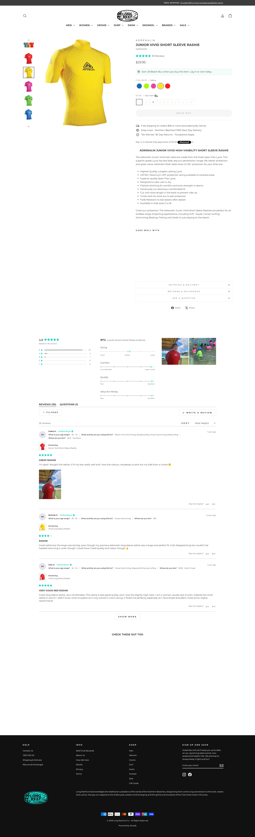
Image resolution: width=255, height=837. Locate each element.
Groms (102, 25)
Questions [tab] (69, 405)
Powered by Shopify (128, 825)
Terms (79, 774)
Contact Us (28, 751)
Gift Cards (133, 783)
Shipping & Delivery (184, 285)
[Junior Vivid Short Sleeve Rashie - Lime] (141, 272)
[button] (150, 56)
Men (69, 25)
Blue (139, 86)
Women (84, 25)
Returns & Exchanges (184, 291)
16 (191, 102)
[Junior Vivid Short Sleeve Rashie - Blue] (137, 272)
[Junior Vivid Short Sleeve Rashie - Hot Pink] (145, 272)
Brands (167, 25)
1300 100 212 (28, 755)
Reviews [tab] (47, 405)
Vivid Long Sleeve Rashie (59, 529)
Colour (146, 80)
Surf (117, 25)
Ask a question (184, 298)
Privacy (79, 769)
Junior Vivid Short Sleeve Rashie (62, 448)
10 (168, 102)
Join (202, 71)
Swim (132, 25)
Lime (146, 86)
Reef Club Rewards (85, 751)
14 (183, 102)
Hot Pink (153, 86)
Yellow (161, 86)
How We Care (82, 760)
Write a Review (200, 413)
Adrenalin (146, 40)
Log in (193, 71)
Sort (186, 423)
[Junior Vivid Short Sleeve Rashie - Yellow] (149, 272)
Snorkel (148, 25)
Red (168, 86)
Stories (79, 764)
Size (145, 95)
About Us (80, 755)
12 (175, 102)
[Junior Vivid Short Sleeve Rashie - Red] (153, 272)
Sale (183, 25)
